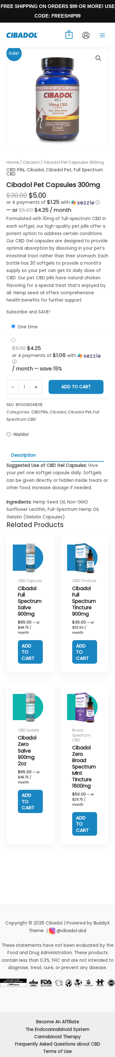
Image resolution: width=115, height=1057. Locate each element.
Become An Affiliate (57, 1022)
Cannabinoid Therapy (57, 1037)
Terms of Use (57, 1051)
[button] (98, 58)
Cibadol (31, 162)
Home (12, 162)
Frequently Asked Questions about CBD (57, 1044)
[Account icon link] (86, 35)
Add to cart (76, 387)
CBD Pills (15, 170)
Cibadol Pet (59, 170)
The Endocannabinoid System (57, 1029)
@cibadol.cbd (71, 931)
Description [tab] (23, 455)
